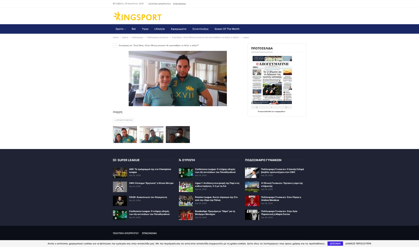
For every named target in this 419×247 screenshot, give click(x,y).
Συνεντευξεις (200, 28)
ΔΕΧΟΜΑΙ (335, 243)
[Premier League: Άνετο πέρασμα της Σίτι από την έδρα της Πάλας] (186, 201)
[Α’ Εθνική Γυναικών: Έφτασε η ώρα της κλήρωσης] (252, 187)
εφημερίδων (280, 111)
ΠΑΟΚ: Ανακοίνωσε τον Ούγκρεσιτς (148, 197)
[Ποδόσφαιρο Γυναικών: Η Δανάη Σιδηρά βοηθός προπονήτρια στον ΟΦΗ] (252, 173)
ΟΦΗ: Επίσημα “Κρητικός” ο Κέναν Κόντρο (151, 183)
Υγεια (145, 28)
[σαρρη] (125, 134)
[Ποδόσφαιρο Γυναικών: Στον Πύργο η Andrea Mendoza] (252, 201)
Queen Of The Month (227, 28)
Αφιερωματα (178, 28)
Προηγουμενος (124, 120)
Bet (134, 28)
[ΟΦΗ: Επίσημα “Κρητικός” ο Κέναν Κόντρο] (120, 187)
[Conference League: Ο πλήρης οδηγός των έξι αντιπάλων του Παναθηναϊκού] (120, 215)
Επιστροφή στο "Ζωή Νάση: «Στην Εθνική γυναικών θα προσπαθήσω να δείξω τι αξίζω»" (158, 45)
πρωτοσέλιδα (265, 111)
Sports (119, 28)
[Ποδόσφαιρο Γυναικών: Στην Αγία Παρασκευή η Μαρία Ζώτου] (252, 215)
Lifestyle (160, 28)
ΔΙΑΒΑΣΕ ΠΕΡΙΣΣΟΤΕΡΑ (358, 243)
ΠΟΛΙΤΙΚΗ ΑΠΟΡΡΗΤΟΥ (159, 4)
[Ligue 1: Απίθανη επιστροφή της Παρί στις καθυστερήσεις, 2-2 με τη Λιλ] (186, 187)
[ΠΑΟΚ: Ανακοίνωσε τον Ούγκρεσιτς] (120, 201)
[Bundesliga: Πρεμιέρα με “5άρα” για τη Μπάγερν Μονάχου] (186, 215)
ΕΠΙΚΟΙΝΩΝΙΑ (179, 4)
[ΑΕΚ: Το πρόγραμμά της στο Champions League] (120, 173)
